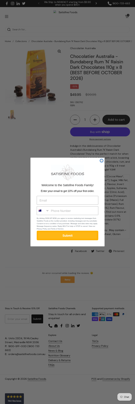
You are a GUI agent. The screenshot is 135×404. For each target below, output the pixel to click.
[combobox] (43, 210)
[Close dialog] (101, 160)
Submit (68, 235)
